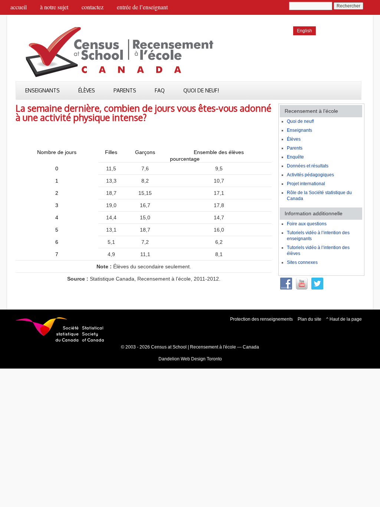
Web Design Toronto (201, 359)
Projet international (306, 183)
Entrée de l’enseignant (142, 7)
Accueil (18, 7)
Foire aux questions (307, 223)
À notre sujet (54, 7)
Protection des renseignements (261, 319)
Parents (125, 90)
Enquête (295, 157)
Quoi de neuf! (201, 90)
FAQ (160, 90)
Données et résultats (307, 166)
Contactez (93, 7)
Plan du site (309, 319)
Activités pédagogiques (310, 174)
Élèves (86, 90)
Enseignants (42, 90)
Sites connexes (302, 262)
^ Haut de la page (344, 319)
